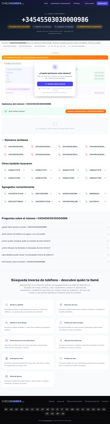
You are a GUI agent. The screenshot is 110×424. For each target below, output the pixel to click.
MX (72, 409)
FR (42, 409)
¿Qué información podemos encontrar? (54, 92)
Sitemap (51, 401)
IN (52, 409)
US (63, 413)
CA (27, 409)
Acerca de (60, 401)
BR (22, 409)
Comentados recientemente (60, 3)
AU (11, 409)
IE (57, 409)
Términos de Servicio (92, 401)
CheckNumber (47, 420)
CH (104, 409)
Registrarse (102, 3)
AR (6, 409)
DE (48, 409)
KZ (67, 409)
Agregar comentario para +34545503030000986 (86, 111)
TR (47, 413)
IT (62, 409)
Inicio (46, 3)
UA (52, 413)
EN (58, 413)
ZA (93, 409)
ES (98, 409)
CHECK (13, 3)
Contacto (76, 3)
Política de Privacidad (74, 401)
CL (32, 409)
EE (37, 409)
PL (83, 409)
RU (88, 409)
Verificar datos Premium (56, 84)
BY (17, 409)
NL (78, 409)
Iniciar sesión (89, 3)
